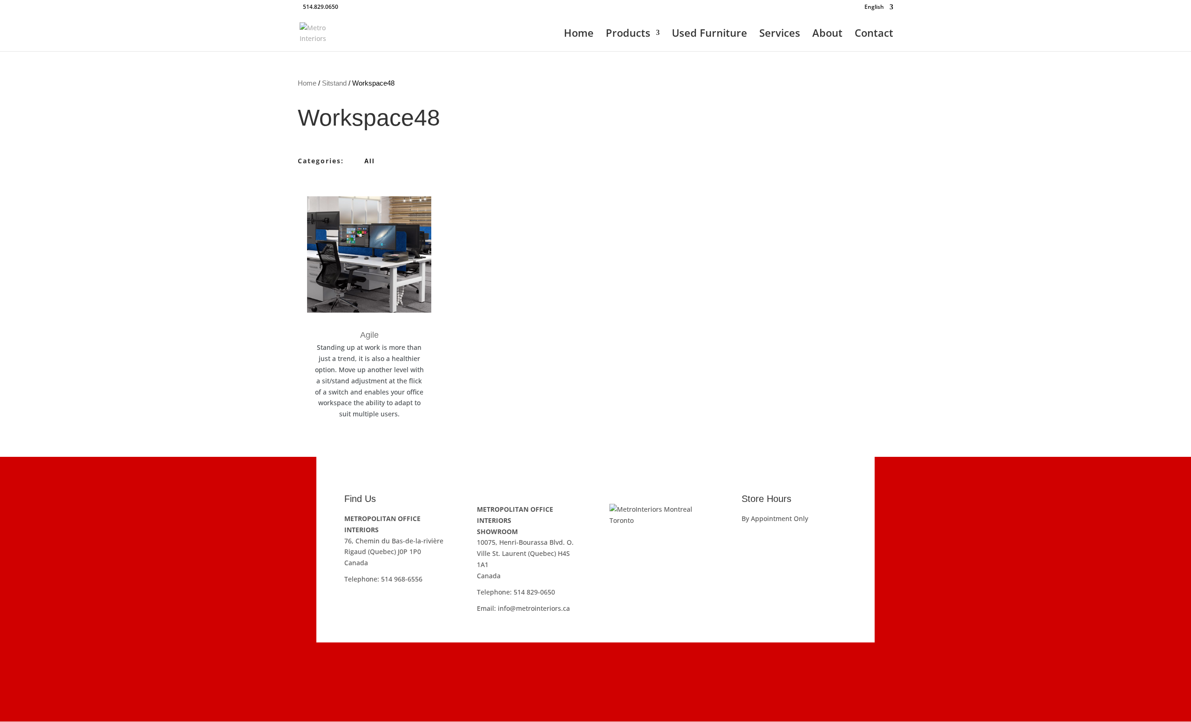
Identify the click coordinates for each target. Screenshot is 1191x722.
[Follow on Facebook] (567, 667)
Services (779, 34)
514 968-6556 (401, 579)
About (827, 34)
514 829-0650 (534, 592)
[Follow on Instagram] (595, 667)
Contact (874, 34)
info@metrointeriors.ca (534, 608)
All (369, 161)
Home (579, 34)
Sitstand (334, 83)
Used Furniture (709, 34)
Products (628, 34)
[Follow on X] (623, 667)
